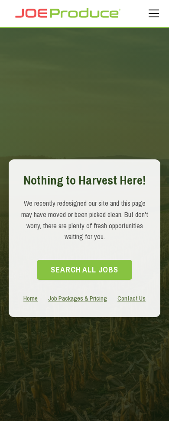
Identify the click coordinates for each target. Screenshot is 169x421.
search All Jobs (84, 269)
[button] (152, 13)
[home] (68, 13)
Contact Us (131, 298)
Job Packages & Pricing (77, 298)
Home (30, 298)
